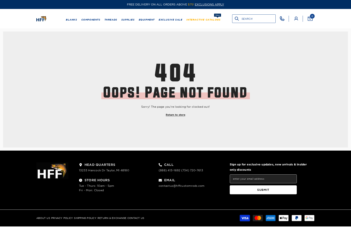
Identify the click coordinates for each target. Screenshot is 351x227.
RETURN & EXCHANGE (112, 218)
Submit (263, 189)
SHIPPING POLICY (85, 218)
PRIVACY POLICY (62, 218)
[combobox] (258, 19)
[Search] (237, 19)
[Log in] (296, 18)
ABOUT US (43, 218)
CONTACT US (135, 218)
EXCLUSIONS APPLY (209, 4)
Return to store (175, 114)
